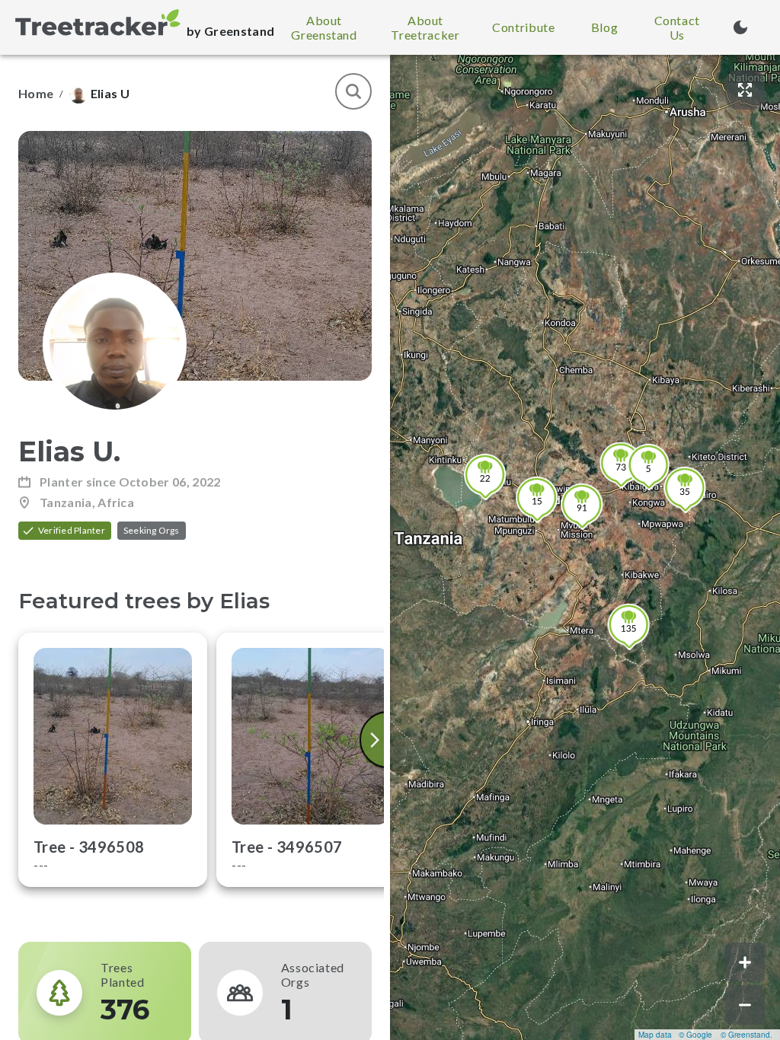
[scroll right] (376, 739)
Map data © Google (675, 1034)
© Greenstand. (746, 1034)
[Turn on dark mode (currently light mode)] (740, 27)
